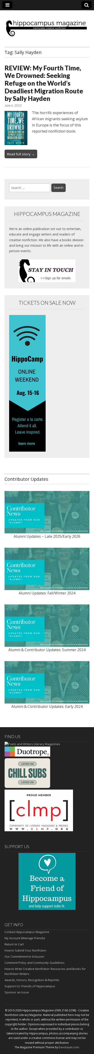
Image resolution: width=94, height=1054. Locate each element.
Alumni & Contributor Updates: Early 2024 (47, 706)
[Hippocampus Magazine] (47, 25)
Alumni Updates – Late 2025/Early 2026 (47, 536)
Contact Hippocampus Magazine (27, 932)
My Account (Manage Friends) (25, 938)
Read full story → (21, 154)
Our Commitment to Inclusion (24, 956)
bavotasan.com (69, 1047)
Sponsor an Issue (17, 992)
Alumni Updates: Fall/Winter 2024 (47, 593)
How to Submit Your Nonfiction (25, 950)
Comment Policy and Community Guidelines (35, 963)
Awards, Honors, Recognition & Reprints (32, 980)
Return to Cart (14, 944)
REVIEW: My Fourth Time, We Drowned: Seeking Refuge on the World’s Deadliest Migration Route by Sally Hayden (44, 83)
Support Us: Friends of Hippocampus (30, 986)
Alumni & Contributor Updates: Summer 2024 (47, 649)
